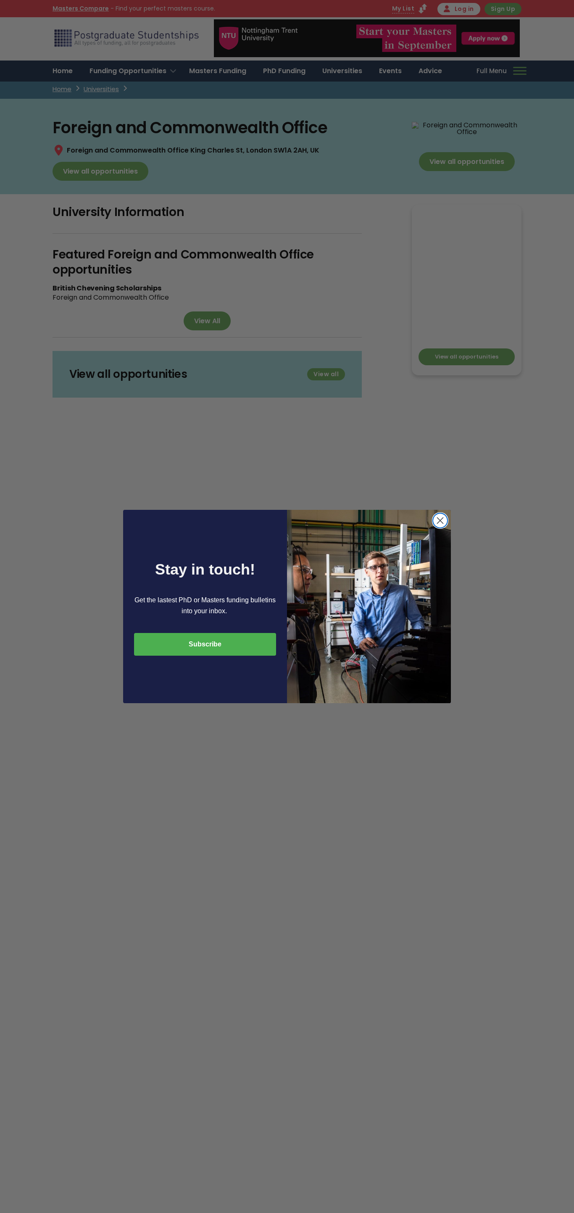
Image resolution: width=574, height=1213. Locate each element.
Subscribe (205, 644)
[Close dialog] (440, 520)
